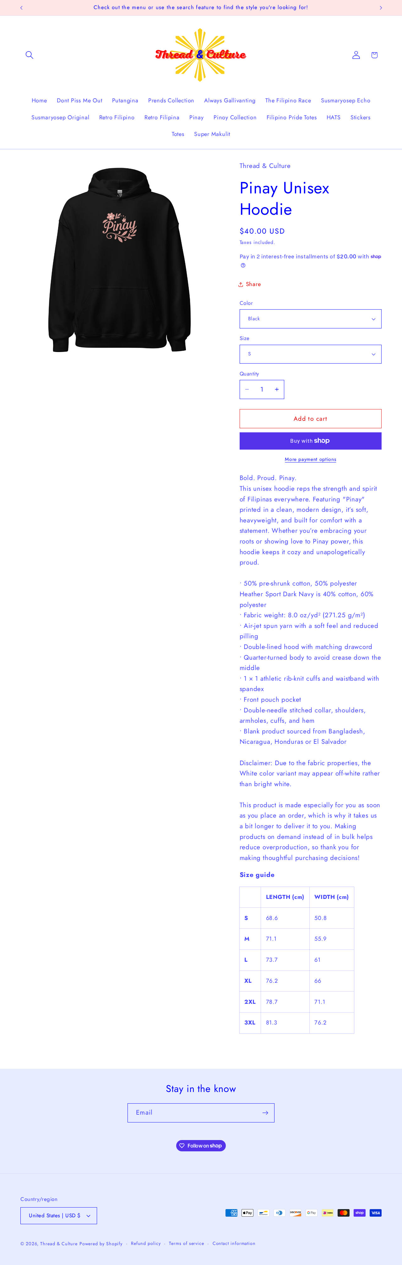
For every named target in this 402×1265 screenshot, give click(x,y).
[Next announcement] (381, 7)
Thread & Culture (59, 1244)
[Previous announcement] (21, 7)
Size (245, 338)
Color (246, 303)
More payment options (310, 459)
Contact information (234, 1243)
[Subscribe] (265, 1112)
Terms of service (186, 1243)
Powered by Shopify (100, 1244)
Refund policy (146, 1243)
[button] (29, 55)
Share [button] (253, 284)
